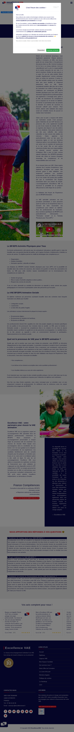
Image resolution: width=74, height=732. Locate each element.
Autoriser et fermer (53, 50)
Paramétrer (41, 50)
